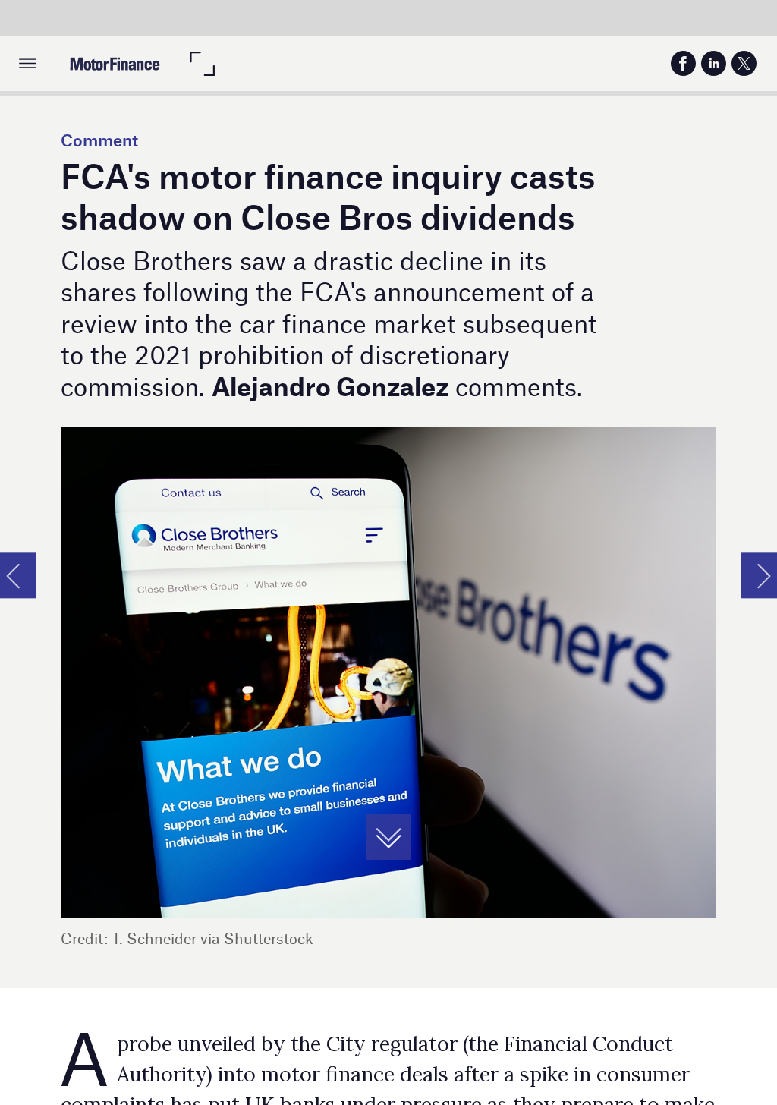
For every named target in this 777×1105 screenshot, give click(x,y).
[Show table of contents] (27, 63)
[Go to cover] (115, 63)
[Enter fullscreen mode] (201, 63)
